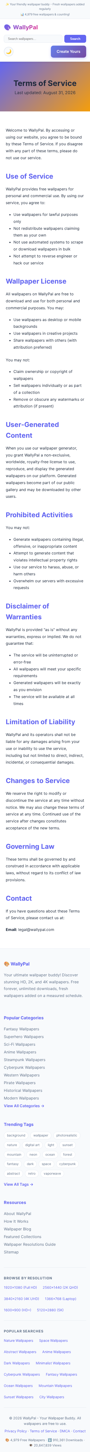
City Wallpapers (51, 1397)
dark (30, 1164)
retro (32, 1173)
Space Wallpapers (53, 1340)
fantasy (13, 1164)
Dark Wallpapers (17, 1363)
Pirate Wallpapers (20, 1082)
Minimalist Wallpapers (53, 1363)
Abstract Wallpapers (20, 1352)
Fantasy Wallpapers (21, 1029)
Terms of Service (43, 1431)
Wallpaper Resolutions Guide (30, 1244)
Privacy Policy (16, 1431)
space (46, 1164)
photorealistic (66, 1135)
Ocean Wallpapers (18, 1386)
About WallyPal (17, 1213)
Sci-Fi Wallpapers (19, 1044)
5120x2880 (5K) (50, 1310)
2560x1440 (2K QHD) (60, 1287)
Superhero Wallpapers (24, 1036)
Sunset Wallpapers (19, 1397)
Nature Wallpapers (18, 1340)
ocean (50, 1154)
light (51, 1145)
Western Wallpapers (22, 1075)
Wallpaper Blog (17, 1229)
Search (75, 39)
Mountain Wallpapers (55, 1386)
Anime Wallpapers (20, 1052)
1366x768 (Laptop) (60, 1299)
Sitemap (11, 1252)
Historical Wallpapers (23, 1090)
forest (67, 1154)
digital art (32, 1145)
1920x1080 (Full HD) (20, 1287)
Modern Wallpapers (21, 1098)
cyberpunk (67, 1164)
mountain (14, 1154)
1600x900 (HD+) (17, 1310)
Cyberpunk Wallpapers (24, 1067)
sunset (67, 1145)
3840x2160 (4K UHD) (21, 1299)
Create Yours (68, 51)
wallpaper (40, 1135)
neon (33, 1154)
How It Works (16, 1221)
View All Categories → (24, 1105)
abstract (13, 1173)
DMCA (65, 1431)
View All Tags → (18, 1184)
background (16, 1135)
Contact (79, 1431)
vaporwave (52, 1173)
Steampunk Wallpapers (24, 1059)
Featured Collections (22, 1236)
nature (12, 1145)
